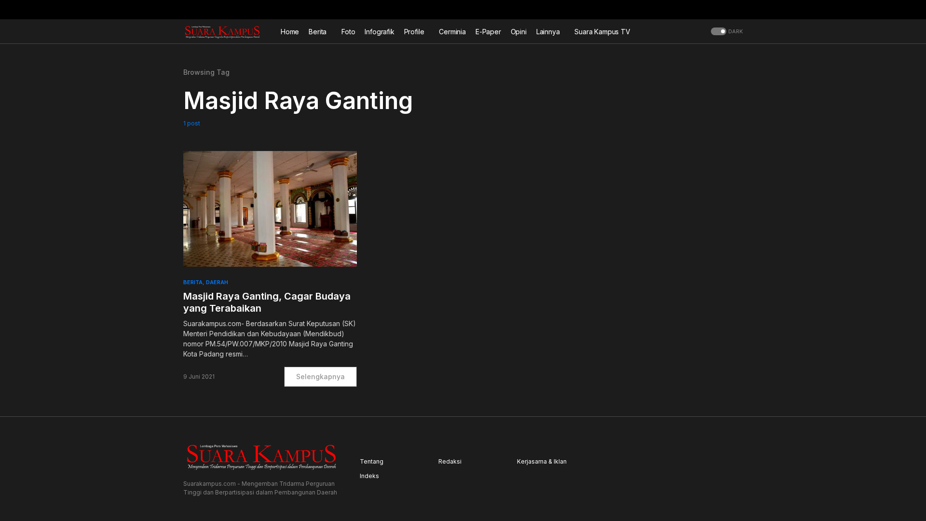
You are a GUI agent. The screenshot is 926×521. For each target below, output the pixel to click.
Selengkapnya (320, 376)
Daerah (217, 282)
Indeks (369, 476)
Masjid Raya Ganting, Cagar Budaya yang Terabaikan (267, 302)
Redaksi (450, 461)
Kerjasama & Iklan (542, 461)
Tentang (371, 461)
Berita (193, 282)
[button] (740, 10)
